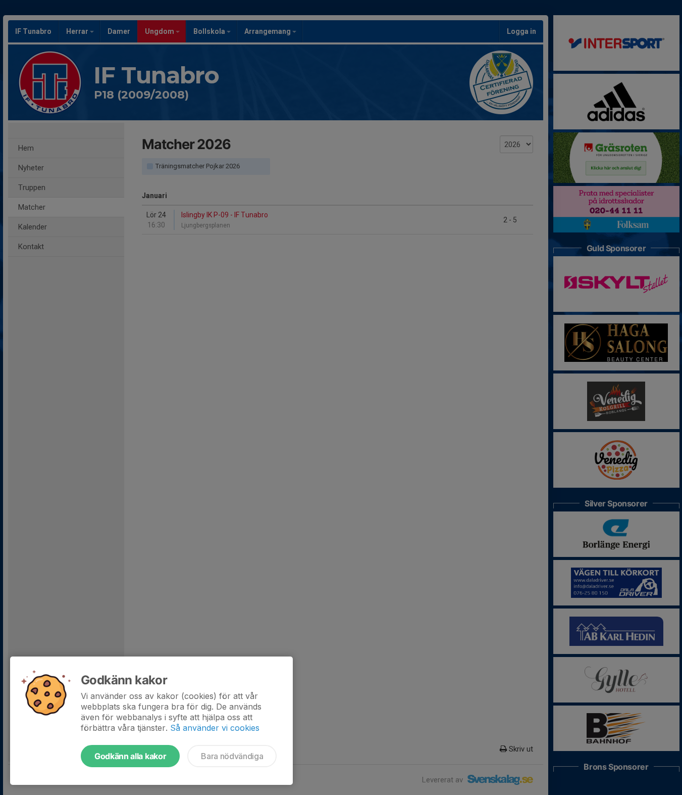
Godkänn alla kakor (130, 756)
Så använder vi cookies (214, 728)
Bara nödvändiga (232, 756)
